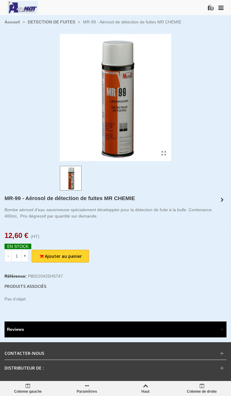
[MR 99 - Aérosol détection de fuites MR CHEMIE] (163, 153)
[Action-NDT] (23, 7)
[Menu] (220, 7)
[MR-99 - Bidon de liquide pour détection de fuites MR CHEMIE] (221, 199)
